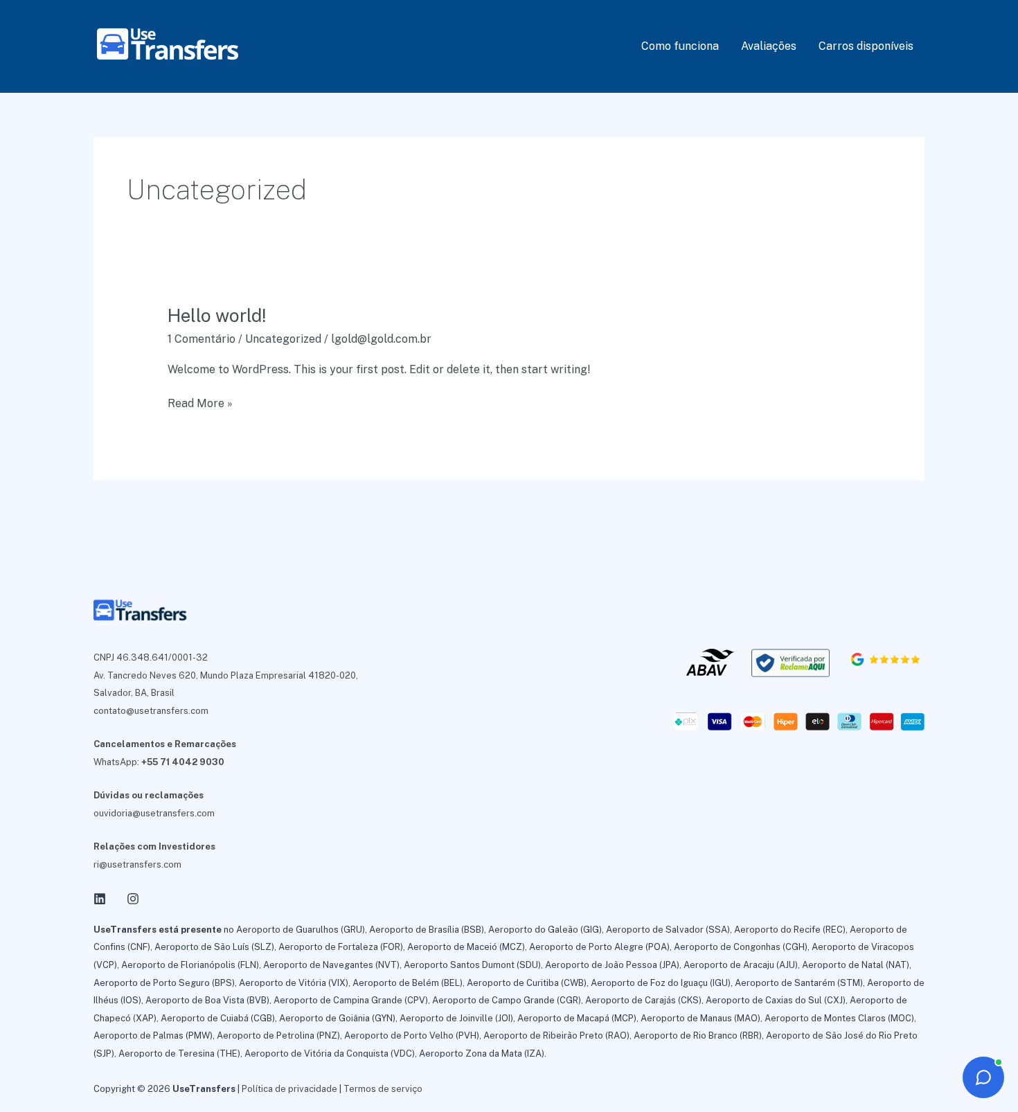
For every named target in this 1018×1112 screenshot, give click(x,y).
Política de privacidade (289, 1089)
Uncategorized (283, 339)
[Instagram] (133, 899)
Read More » (200, 404)
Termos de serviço (382, 1089)
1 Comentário (201, 339)
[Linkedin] (99, 899)
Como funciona (680, 46)
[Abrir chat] (983, 1077)
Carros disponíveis (866, 46)
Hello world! (217, 315)
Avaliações (768, 46)
